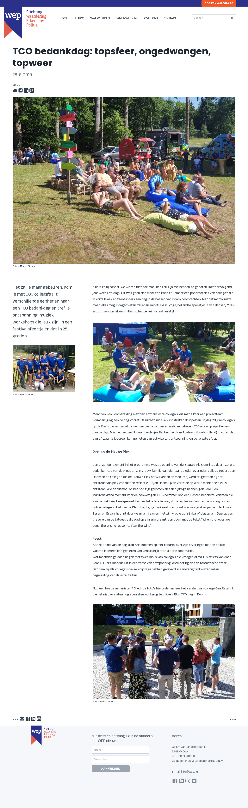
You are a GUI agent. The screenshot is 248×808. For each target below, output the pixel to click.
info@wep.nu (189, 772)
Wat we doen (100, 18)
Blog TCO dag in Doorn (190, 595)
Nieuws (79, 18)
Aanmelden (110, 769)
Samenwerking (127, 18)
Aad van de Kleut (119, 471)
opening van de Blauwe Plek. (182, 465)
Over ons (151, 18)
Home (63, 18)
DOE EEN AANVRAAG (219, 3)
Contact (170, 18)
